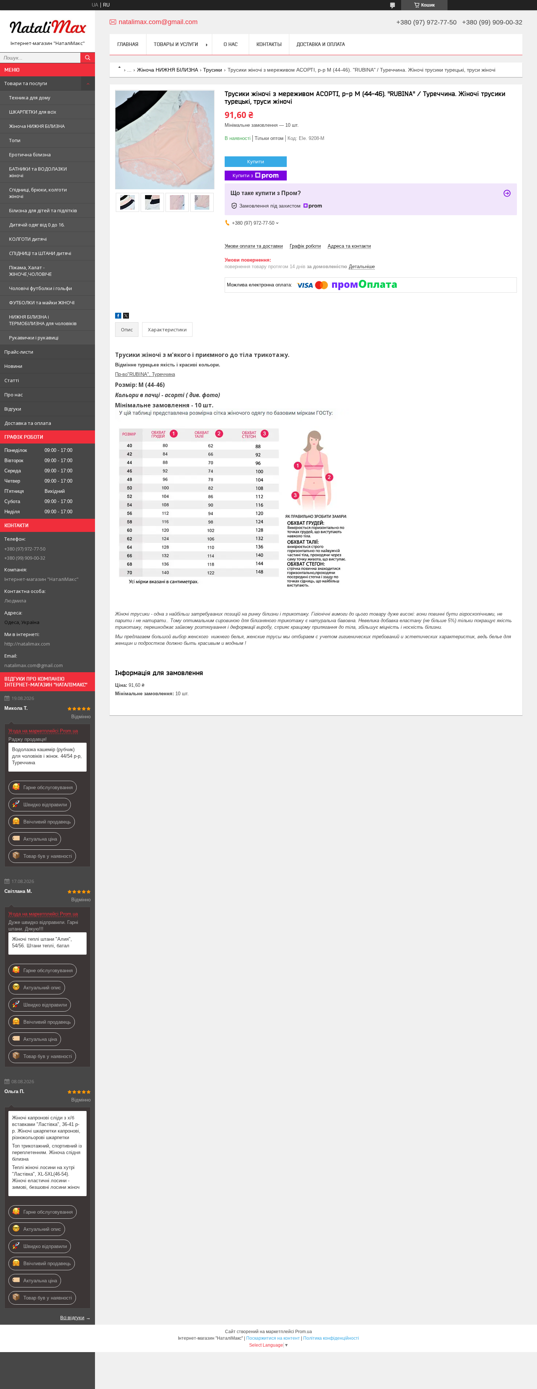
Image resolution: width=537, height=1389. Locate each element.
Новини (13, 366)
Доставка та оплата (27, 423)
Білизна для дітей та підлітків (43, 210)
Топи (14, 140)
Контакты (269, 44)
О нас (230, 44)
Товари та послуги (25, 83)
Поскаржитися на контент (273, 1338)
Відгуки (12, 409)
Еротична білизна (30, 154)
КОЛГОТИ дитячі (28, 239)
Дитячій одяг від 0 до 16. (37, 224)
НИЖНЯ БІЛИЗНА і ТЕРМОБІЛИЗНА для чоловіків (43, 320)
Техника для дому (29, 97)
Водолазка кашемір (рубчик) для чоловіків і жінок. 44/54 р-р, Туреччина (47, 756)
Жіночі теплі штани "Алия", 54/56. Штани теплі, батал (42, 942)
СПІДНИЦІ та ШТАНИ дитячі (40, 253)
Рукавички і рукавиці (33, 337)
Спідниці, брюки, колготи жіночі (38, 192)
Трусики (212, 70)
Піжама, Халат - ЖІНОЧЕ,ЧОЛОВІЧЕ (30, 270)
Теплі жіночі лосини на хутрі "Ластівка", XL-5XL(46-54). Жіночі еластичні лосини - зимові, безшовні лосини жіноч (46, 1177)
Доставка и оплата (321, 44)
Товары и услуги (176, 44)
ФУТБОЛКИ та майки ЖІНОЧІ (42, 302)
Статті (11, 380)
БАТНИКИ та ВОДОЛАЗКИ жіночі (38, 172)
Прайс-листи (18, 352)
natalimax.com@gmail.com (33, 665)
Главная (127, 44)
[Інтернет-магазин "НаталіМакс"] (47, 28)
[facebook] (118, 317)
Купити (255, 161)
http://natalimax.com (27, 643)
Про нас (13, 394)
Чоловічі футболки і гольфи (40, 288)
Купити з (243, 175)
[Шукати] (87, 57)
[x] (126, 317)
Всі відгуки (72, 1317)
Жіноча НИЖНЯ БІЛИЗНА (37, 126)
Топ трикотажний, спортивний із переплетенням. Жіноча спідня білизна (47, 1152)
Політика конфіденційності (331, 1338)
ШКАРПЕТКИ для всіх (32, 112)
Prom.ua (303, 1331)
